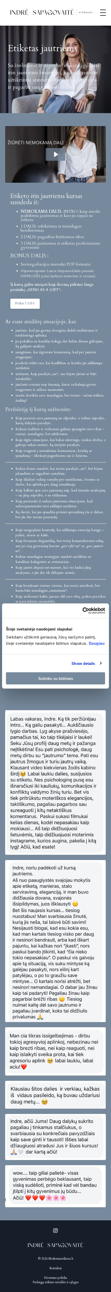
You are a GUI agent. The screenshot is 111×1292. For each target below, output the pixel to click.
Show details (83, 663)
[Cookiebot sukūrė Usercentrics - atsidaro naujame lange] (82, 610)
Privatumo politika (55, 1278)
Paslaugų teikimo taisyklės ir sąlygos (56, 1282)
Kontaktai (56, 1268)
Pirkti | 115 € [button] (25, 303)
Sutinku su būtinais (55, 678)
